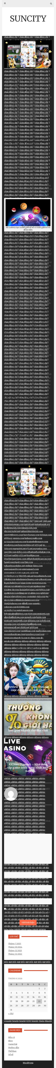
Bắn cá (11, 1037)
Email (28, 882)
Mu (12, 132)
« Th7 (10, 1013)
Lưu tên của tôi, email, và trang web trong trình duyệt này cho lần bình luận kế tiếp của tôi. (27, 914)
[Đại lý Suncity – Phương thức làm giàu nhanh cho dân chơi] (28, 716)
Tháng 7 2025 (14, 943)
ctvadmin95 (33, 90)
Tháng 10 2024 (15, 947)
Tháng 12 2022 (15, 954)
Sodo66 (18, 122)
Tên (28, 869)
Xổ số (10, 1054)
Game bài (12, 1044)
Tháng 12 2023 (15, 950)
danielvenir (42, 132)
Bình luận (28, 831)
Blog (28, 74)
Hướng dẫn (13, 1047)
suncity (46, 114)
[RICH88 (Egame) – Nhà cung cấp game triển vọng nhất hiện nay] (28, 757)
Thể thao (12, 1051)
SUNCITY (28, 18)
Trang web (28, 896)
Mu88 (25, 122)
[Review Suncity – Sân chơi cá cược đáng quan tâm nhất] (28, 676)
